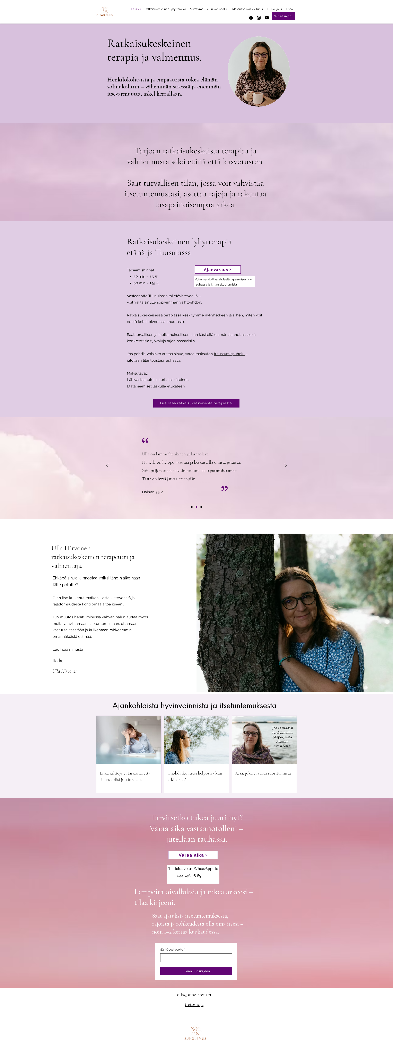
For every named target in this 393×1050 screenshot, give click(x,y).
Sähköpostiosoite (172, 949)
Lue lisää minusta (68, 649)
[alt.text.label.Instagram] (258, 17)
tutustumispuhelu (229, 354)
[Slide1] (192, 507)
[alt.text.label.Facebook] (250, 17)
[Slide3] (201, 507)
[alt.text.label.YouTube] (266, 17)
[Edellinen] (107, 465)
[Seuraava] (286, 465)
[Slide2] (196, 507)
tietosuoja (194, 1004)
